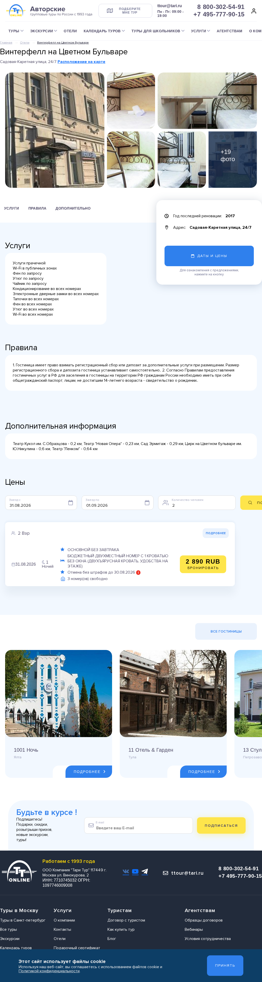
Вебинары (194, 929)
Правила (37, 208)
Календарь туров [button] (102, 31)
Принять (225, 965)
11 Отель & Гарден (150, 750)
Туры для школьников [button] (156, 31)
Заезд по (92, 500)
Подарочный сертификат (77, 947)
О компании (64, 920)
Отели (70, 31)
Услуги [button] (198, 31)
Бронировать (203, 564)
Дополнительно (73, 208)
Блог (111, 938)
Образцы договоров (204, 920)
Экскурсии (9, 938)
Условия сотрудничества (208, 938)
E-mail (100, 822)
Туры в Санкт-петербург (23, 920)
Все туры (8, 929)
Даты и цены (212, 256)
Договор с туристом (126, 920)
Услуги (11, 208)
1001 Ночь (26, 750)
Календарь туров (16, 947)
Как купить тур (121, 929)
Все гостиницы (226, 631)
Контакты (62, 929)
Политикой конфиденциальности (49, 971)
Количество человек (187, 500)
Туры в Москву (19, 910)
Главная (6, 43)
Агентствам (229, 31)
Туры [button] (13, 31)
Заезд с (14, 500)
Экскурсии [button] (41, 31)
